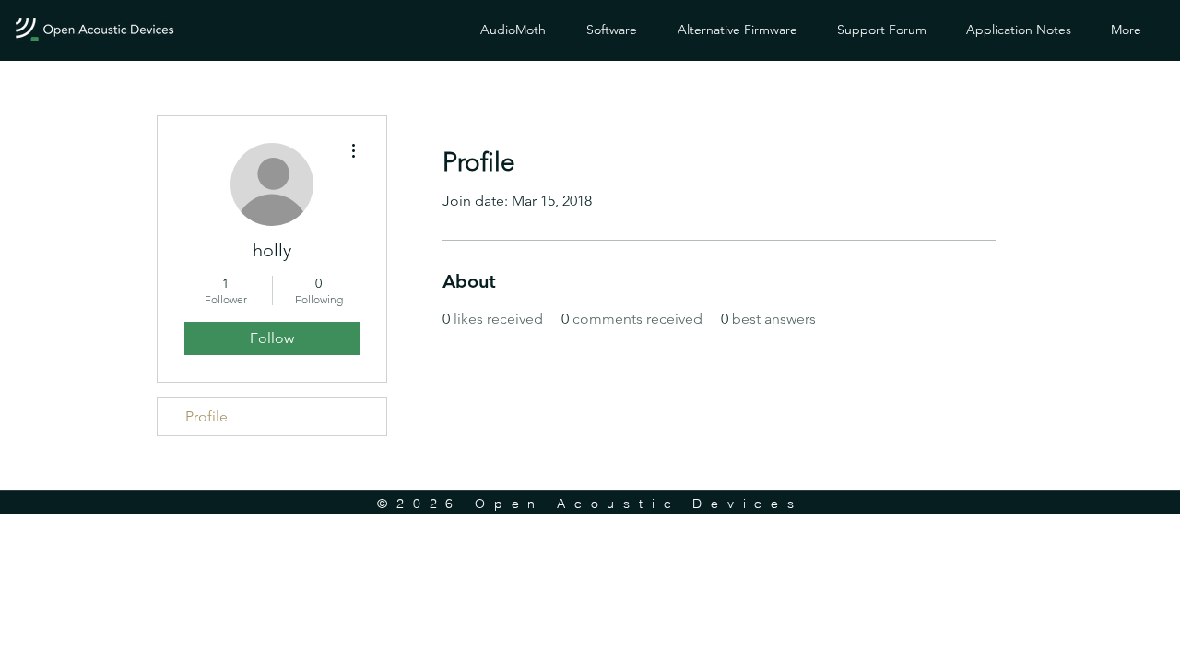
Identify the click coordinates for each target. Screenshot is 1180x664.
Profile (206, 416)
